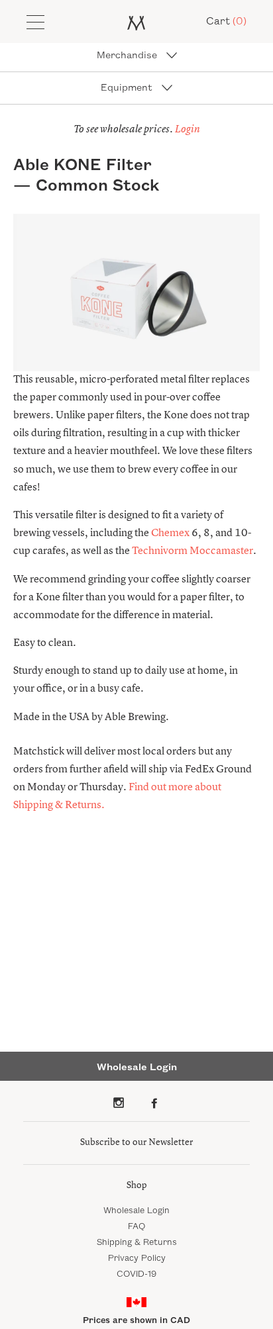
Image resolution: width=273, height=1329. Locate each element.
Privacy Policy (137, 1258)
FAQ (136, 1226)
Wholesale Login (136, 1210)
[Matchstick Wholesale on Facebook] (154, 1102)
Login (187, 129)
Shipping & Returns (137, 1242)
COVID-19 (136, 1274)
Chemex (170, 533)
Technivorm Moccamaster (192, 551)
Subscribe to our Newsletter (136, 1142)
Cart (226, 21)
